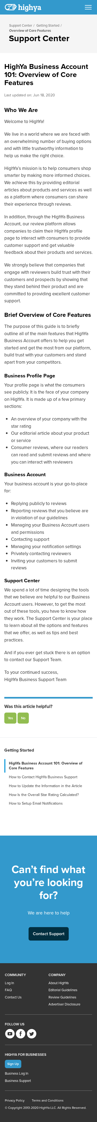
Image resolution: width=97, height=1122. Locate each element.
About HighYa (58, 983)
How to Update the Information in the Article (45, 786)
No (23, 718)
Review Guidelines (62, 997)
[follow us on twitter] (31, 1034)
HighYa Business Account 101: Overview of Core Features (45, 765)
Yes (10, 718)
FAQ (8, 990)
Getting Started (47, 25)
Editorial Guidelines (62, 990)
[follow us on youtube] (10, 1034)
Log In (9, 983)
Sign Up (13, 1063)
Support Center (20, 25)
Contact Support (48, 934)
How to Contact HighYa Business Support (43, 777)
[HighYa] (23, 8)
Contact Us (13, 997)
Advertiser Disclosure (64, 1004)
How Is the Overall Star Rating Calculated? (44, 795)
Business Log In (16, 1073)
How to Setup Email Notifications (36, 803)
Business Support (18, 1080)
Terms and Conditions (48, 1100)
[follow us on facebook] (21, 1034)
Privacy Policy (15, 1100)
